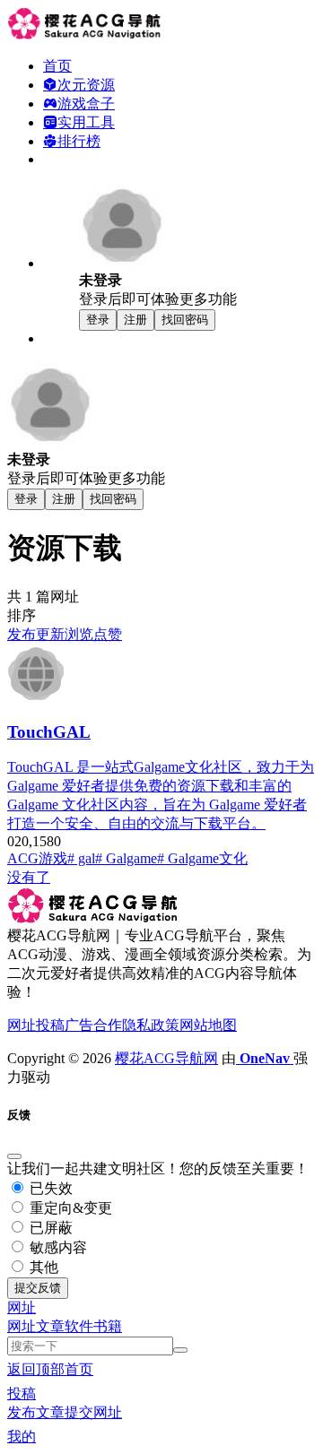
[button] (21, 1307)
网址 (21, 1326)
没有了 (28, 877)
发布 (21, 634)
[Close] (14, 1156)
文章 (50, 1326)
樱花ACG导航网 (166, 1058)
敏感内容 (56, 1247)
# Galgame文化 (202, 858)
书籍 (107, 1326)
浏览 (79, 634)
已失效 (49, 1188)
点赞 (107, 634)
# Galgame (126, 858)
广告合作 (93, 1025)
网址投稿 (36, 1025)
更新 (50, 634)
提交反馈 (37, 1287)
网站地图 (208, 1025)
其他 (42, 1267)
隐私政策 (150, 1025)
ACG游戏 (37, 858)
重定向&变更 (69, 1208)
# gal (81, 858)
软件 (79, 1326)
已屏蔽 (49, 1227)
